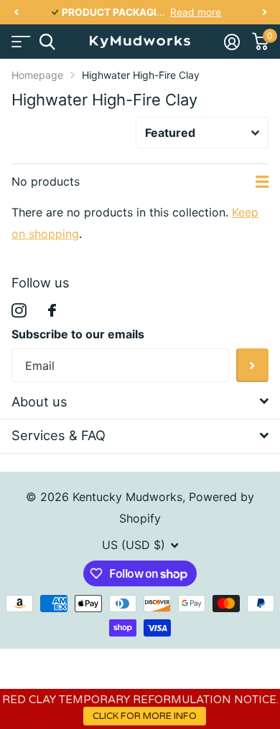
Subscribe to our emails (77, 334)
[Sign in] (231, 41)
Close (140, 402)
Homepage (37, 75)
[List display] (262, 182)
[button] (16, 13)
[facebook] (52, 310)
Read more (195, 12)
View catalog (19, 42)
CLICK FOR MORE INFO (145, 716)
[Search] (47, 42)
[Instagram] (19, 310)
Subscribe (252, 365)
